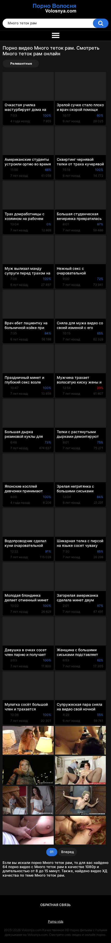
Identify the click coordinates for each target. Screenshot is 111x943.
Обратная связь (55, 905)
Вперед (67, 852)
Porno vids (55, 921)
